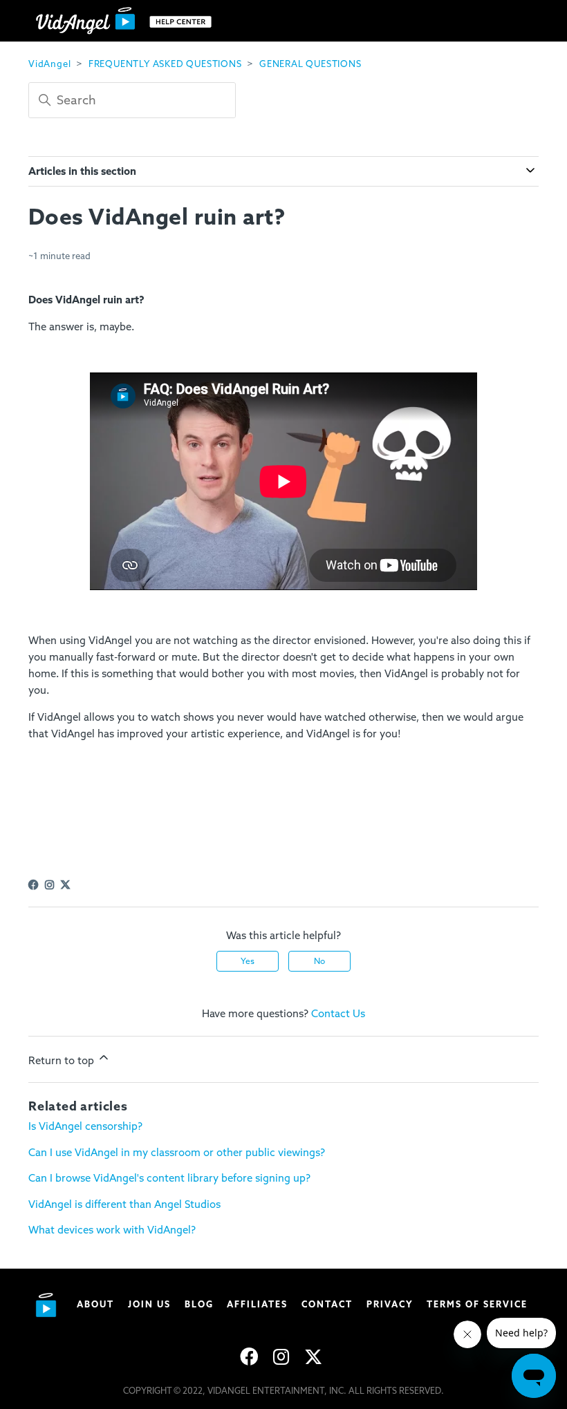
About (95, 1304)
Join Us (149, 1304)
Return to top (62, 1061)
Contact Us (338, 1014)
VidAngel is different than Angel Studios (124, 1204)
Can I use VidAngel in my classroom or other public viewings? (176, 1153)
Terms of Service (477, 1304)
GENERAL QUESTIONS (310, 64)
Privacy (389, 1304)
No (319, 961)
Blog (199, 1304)
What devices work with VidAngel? (112, 1230)
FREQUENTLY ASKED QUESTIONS (165, 64)
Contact (327, 1304)
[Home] (126, 21)
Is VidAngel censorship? (85, 1126)
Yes (247, 961)
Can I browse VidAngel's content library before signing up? (169, 1178)
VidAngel (49, 64)
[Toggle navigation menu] (514, 21)
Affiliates (257, 1304)
